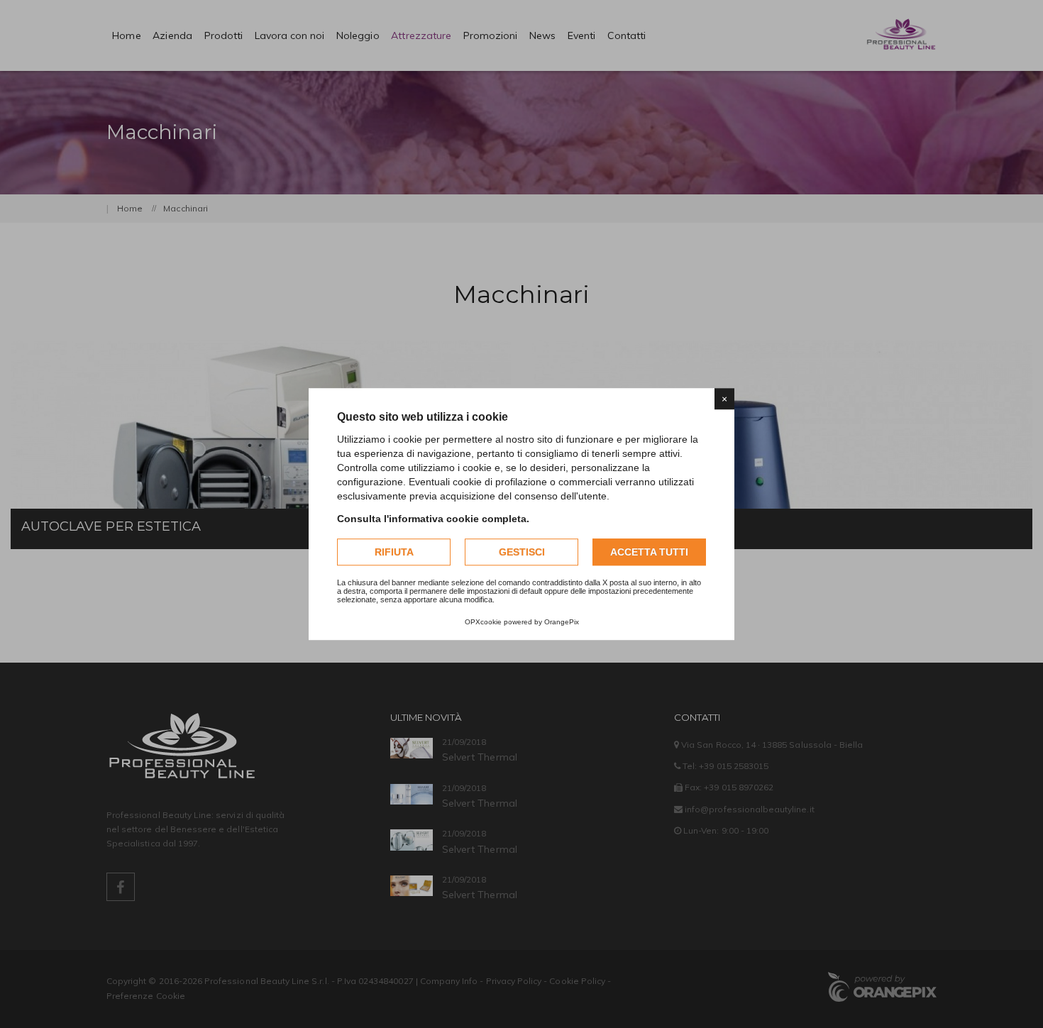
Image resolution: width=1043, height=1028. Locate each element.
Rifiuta (394, 552)
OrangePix (561, 622)
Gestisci (522, 552)
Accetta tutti (649, 552)
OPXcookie (483, 622)
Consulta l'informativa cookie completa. (433, 518)
